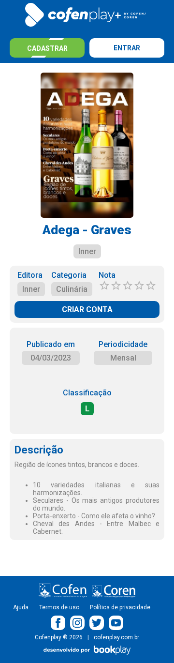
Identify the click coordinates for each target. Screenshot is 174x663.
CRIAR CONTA (87, 309)
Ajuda (21, 607)
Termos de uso (59, 607)
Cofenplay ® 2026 (59, 637)
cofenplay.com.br (116, 637)
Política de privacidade (120, 607)
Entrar (127, 48)
